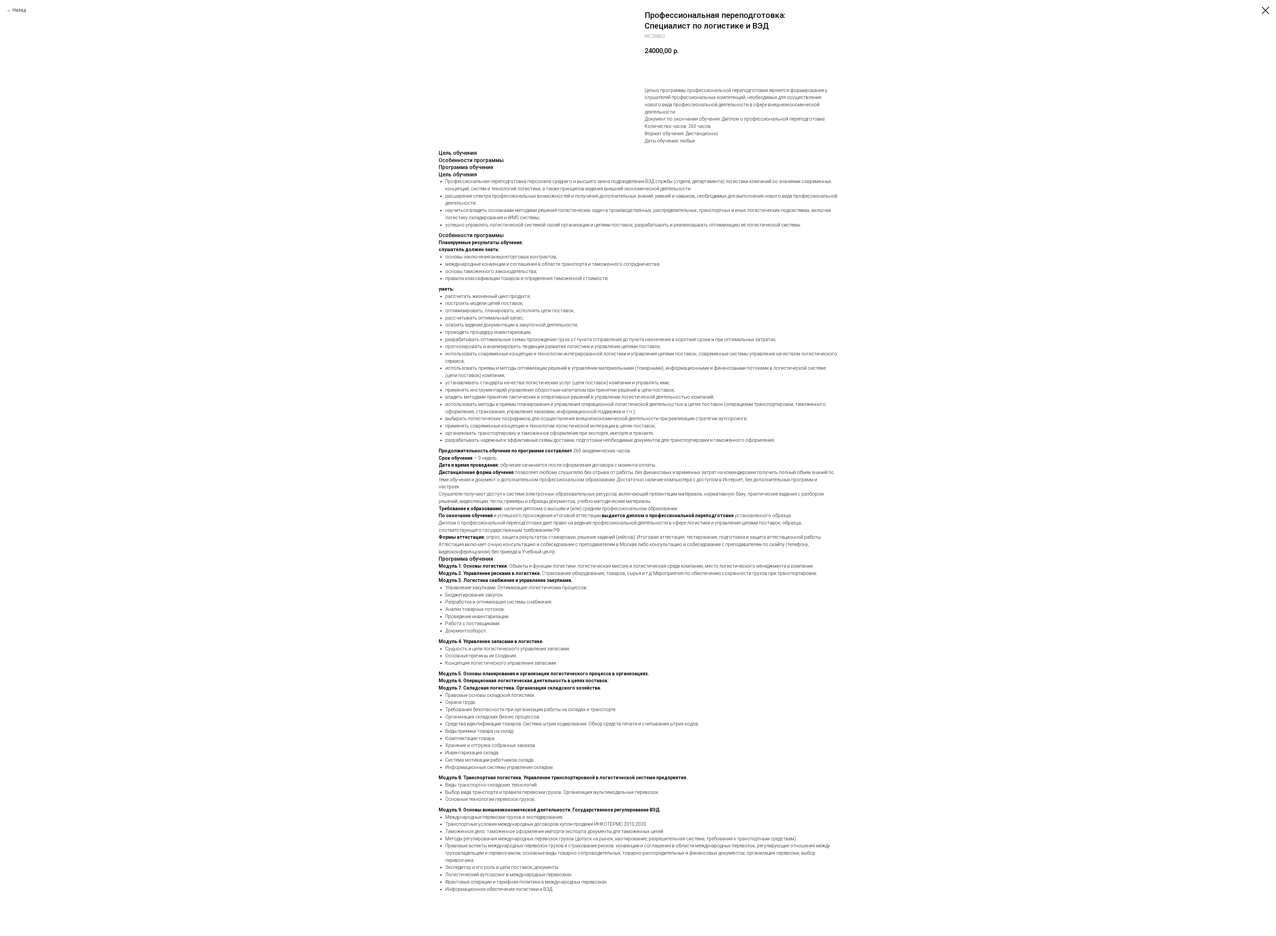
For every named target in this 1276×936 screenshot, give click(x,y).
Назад (19, 10)
